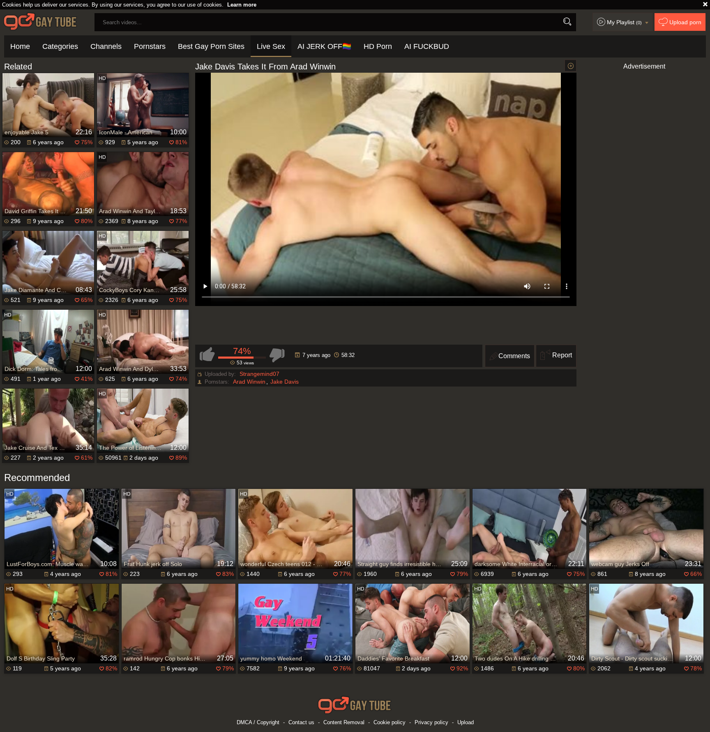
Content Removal (343, 722)
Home (20, 46)
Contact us (301, 722)
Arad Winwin (249, 381)
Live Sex (271, 46)
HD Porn (378, 46)
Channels (106, 46)
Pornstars (150, 46)
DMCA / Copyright (258, 722)
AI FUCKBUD (426, 46)
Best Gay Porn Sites (211, 46)
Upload (465, 722)
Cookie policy (389, 722)
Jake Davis (284, 381)
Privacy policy (431, 722)
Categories (60, 46)
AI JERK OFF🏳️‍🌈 (324, 46)
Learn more (241, 5)
